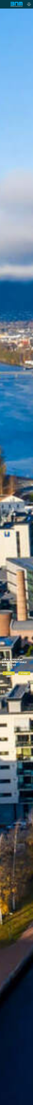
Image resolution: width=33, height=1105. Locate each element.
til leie (9, 673)
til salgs (24, 673)
